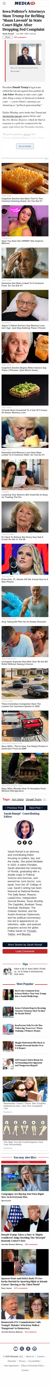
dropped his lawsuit (12, 116)
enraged (11, 152)
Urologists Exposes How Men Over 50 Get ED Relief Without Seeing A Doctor (25, 662)
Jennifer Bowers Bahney (12, 1244)
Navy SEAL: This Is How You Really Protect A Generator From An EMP (25, 747)
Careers (40, 1356)
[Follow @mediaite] (22, 1349)
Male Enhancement (9, 619)
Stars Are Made (8, 534)
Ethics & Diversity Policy (32, 1366)
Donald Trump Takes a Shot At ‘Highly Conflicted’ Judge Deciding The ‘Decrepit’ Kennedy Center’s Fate (23, 1237)
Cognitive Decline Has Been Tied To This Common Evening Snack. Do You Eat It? (22, 199)
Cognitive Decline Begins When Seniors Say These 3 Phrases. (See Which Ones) (24, 369)
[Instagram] (34, 1349)
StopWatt (5, 492)
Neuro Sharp (6, 196)
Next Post (35, 807)
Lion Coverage (7, 701)
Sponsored (6, 1201)
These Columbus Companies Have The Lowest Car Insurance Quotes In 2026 (21, 705)
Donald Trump (34, 799)
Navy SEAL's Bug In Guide (12, 743)
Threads (31, 931)
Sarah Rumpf (8, 34)
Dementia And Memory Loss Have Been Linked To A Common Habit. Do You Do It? (23, 453)
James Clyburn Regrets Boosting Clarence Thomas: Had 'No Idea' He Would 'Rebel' (30, 1010)
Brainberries (6, 238)
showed (27, 134)
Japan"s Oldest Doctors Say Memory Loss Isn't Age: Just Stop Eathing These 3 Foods (23, 326)
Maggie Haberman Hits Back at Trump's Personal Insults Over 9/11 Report (30, 1045)
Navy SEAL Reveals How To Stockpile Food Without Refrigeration (24, 789)
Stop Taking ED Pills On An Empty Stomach (24, 622)
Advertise (12, 1361)
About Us (30, 1356)
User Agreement (11, 1366)
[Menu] (6, 3)
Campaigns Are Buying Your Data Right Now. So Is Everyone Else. (22, 1195)
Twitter (11, 934)
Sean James (6, 1288)
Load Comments (25, 951)
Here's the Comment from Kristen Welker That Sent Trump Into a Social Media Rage (30, 993)
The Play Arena (7, 576)
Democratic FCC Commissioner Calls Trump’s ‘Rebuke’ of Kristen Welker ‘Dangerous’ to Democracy (21, 1325)
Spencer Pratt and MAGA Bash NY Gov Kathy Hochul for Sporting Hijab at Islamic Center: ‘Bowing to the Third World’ (24, 1281)
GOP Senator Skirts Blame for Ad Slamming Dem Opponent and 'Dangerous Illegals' (29, 1062)
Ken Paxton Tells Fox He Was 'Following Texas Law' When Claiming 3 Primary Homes (28, 1028)
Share (7, 37)
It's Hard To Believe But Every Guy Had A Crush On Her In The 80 (22, 538)
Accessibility (34, 1361)
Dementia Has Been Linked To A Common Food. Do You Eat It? (23, 284)
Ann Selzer (18, 799)
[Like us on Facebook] (28, 1349)
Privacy (22, 1361)
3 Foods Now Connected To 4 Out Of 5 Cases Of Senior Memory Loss (24, 411)
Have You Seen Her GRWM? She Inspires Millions (22, 242)
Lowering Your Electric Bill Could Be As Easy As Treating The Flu (25, 496)
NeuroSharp (6, 323)
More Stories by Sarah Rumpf (25, 944)
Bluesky (26, 934)
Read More (25, 146)
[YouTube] (15, 1349)
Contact (25, 1370)
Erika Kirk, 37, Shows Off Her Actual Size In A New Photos (25, 580)
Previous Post (15, 807)
